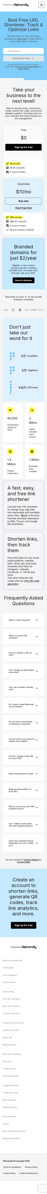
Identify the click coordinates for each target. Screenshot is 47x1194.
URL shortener (9, 1116)
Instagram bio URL (11, 1085)
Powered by (8, 5)
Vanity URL (7, 1037)
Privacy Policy (32, 67)
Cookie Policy (23, 69)
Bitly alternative (9, 1100)
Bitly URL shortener (11, 1006)
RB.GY (24, 515)
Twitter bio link (9, 1068)
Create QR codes (10, 1092)
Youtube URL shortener (13, 1023)
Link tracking (8, 991)
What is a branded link (12, 960)
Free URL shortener (11, 999)
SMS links (7, 1061)
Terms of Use (20, 67)
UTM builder (8, 967)
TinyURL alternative (11, 1013)
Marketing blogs (10, 1107)
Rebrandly (22, 39)
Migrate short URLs (11, 1138)
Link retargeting (10, 975)
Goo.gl (5, 1124)
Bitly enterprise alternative (14, 1131)
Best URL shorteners (12, 1054)
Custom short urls (10, 1030)
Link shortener (9, 982)
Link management (11, 1076)
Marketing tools (10, 1044)
